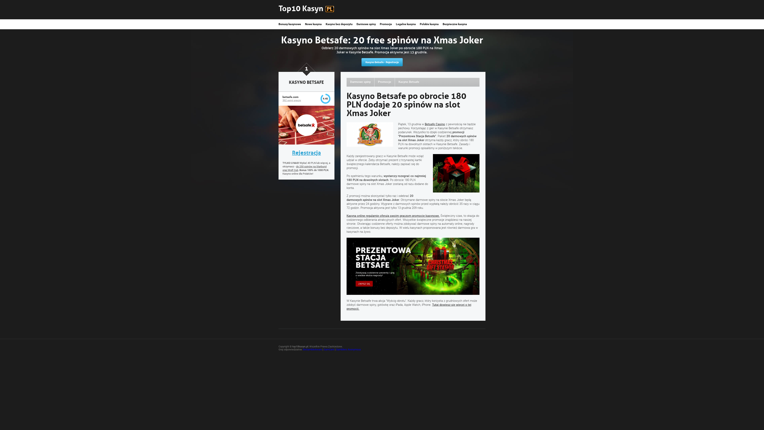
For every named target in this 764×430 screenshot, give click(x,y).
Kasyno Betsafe (409, 82)
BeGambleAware (312, 349)
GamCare (329, 349)
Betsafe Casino (435, 124)
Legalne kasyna (406, 24)
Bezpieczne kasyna (455, 24)
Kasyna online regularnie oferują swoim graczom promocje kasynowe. (393, 216)
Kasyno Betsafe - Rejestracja (382, 62)
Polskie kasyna (429, 24)
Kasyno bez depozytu (339, 24)
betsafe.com (290, 97)
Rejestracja (306, 152)
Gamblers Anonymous (348, 349)
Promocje (386, 24)
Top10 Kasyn (301, 7)
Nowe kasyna (313, 24)
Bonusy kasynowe (290, 24)
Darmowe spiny (366, 24)
